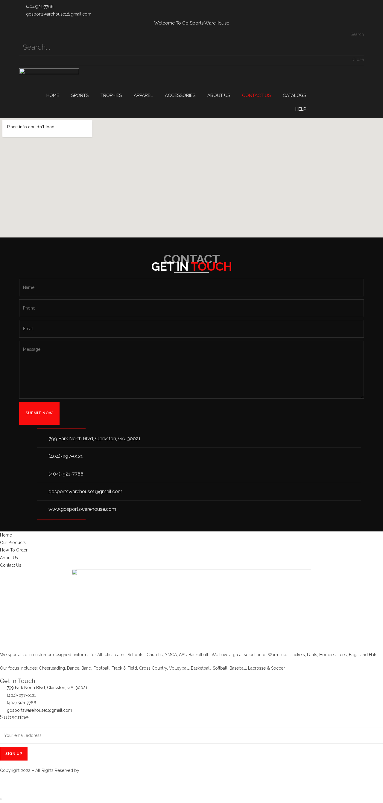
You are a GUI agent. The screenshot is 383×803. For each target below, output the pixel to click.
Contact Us (256, 95)
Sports (80, 95)
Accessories (180, 95)
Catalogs (294, 95)
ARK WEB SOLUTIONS (102, 770)
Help (300, 109)
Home (52, 95)
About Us (218, 95)
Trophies (111, 95)
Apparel (143, 95)
